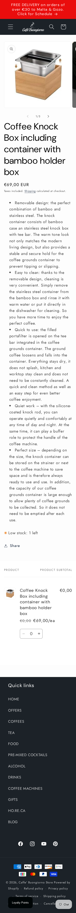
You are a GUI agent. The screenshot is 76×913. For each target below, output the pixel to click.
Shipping (30, 191)
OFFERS (15, 710)
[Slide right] (48, 116)
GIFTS (13, 799)
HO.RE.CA (17, 810)
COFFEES (16, 721)
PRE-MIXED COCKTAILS (27, 755)
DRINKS (14, 777)
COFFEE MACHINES (25, 788)
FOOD (13, 743)
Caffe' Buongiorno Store (36, 882)
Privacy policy (58, 888)
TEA (11, 732)
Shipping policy (54, 896)
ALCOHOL (16, 766)
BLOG (13, 822)
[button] (10, 27)
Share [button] (15, 545)
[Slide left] (27, 116)
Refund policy (33, 888)
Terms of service (27, 896)
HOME (13, 699)
